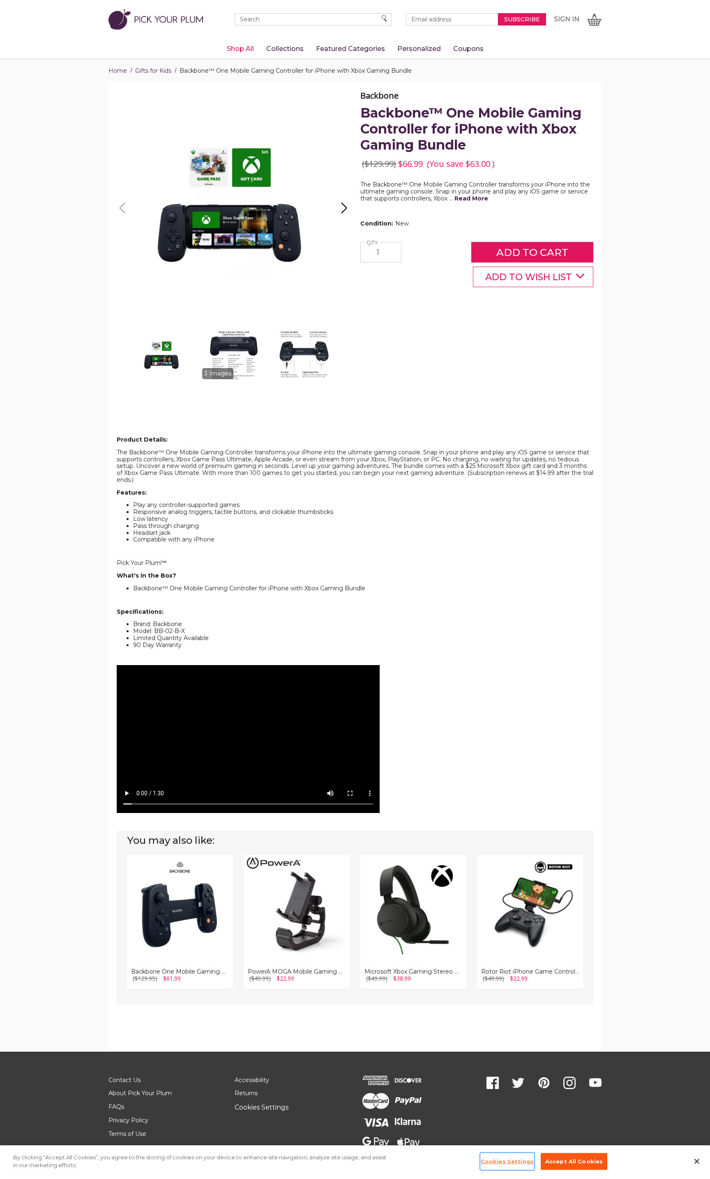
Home (117, 70)
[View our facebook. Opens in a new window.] (492, 1083)
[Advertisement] (355, 416)
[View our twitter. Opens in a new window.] (518, 1083)
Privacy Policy (128, 1120)
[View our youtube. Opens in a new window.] (595, 1083)
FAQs (116, 1106)
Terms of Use (127, 1134)
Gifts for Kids (153, 70)
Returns (246, 1093)
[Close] (697, 1161)
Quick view (180, 896)
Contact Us (124, 1080)
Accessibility (252, 1080)
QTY (373, 242)
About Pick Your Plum (140, 1093)
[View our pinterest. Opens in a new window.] (544, 1083)
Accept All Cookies (574, 1161)
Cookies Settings (261, 1107)
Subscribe (522, 19)
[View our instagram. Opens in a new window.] (569, 1083)
